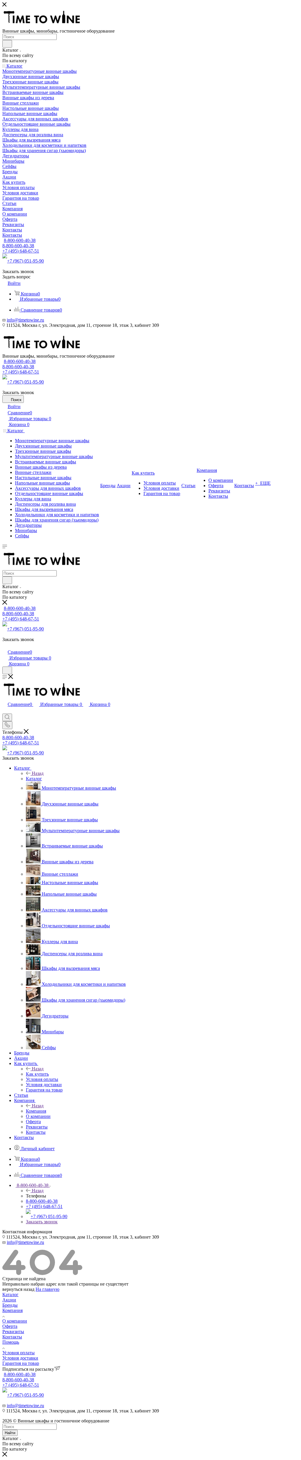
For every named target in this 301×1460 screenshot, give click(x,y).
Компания (36, 1111)
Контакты (12, 1336)
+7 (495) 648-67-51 (20, 250)
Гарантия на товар (20, 1363)
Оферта (9, 1326)
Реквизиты (13, 1331)
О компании (14, 1320)
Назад (38, 773)
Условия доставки (20, 1357)
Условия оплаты (18, 1352)
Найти (10, 1433)
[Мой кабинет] (5, 645)
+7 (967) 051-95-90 (25, 260)
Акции (9, 1299)
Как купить (37, 1074)
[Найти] (7, 44)
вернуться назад (18, 1289)
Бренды (10, 1305)
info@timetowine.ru (25, 319)
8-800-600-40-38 (20, 240)
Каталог (34, 778)
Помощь (10, 1342)
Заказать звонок (42, 1221)
